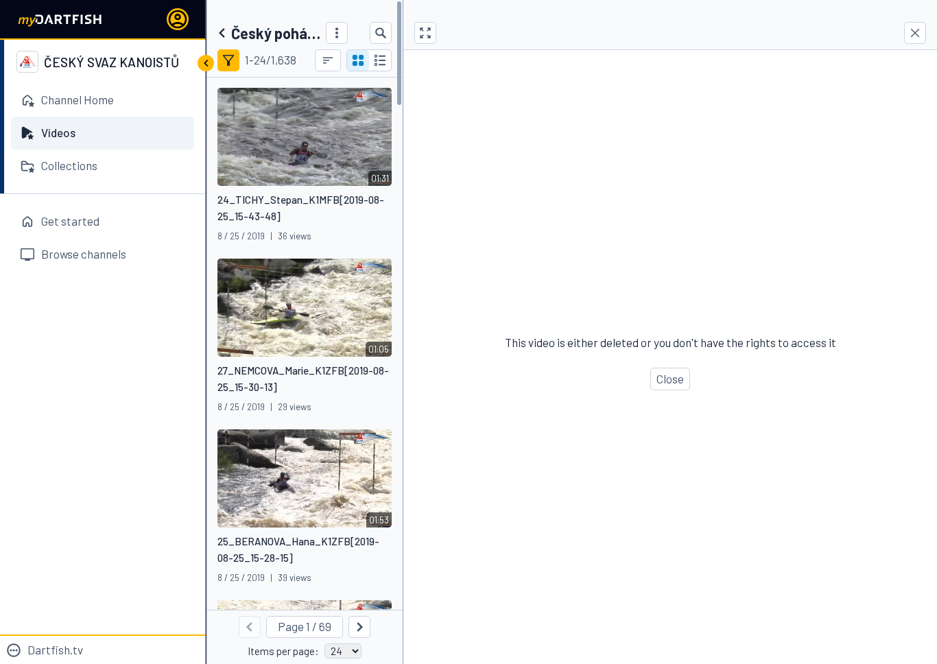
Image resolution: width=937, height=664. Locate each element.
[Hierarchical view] (380, 60)
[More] (337, 33)
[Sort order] (328, 60)
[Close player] (915, 33)
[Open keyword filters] (228, 60)
